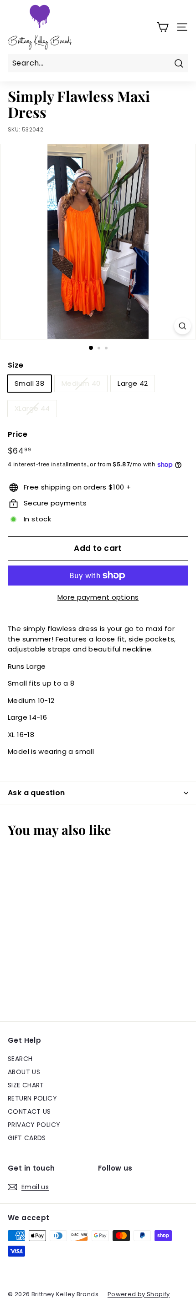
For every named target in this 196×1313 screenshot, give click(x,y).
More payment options (98, 597)
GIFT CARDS (27, 1137)
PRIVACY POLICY (34, 1124)
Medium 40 (81, 383)
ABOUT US (24, 1071)
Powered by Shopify (139, 1294)
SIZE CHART (26, 1085)
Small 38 (29, 383)
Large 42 (133, 383)
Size (16, 365)
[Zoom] (182, 326)
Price (17, 434)
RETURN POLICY (32, 1098)
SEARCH (20, 1058)
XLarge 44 (32, 408)
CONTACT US (29, 1111)
